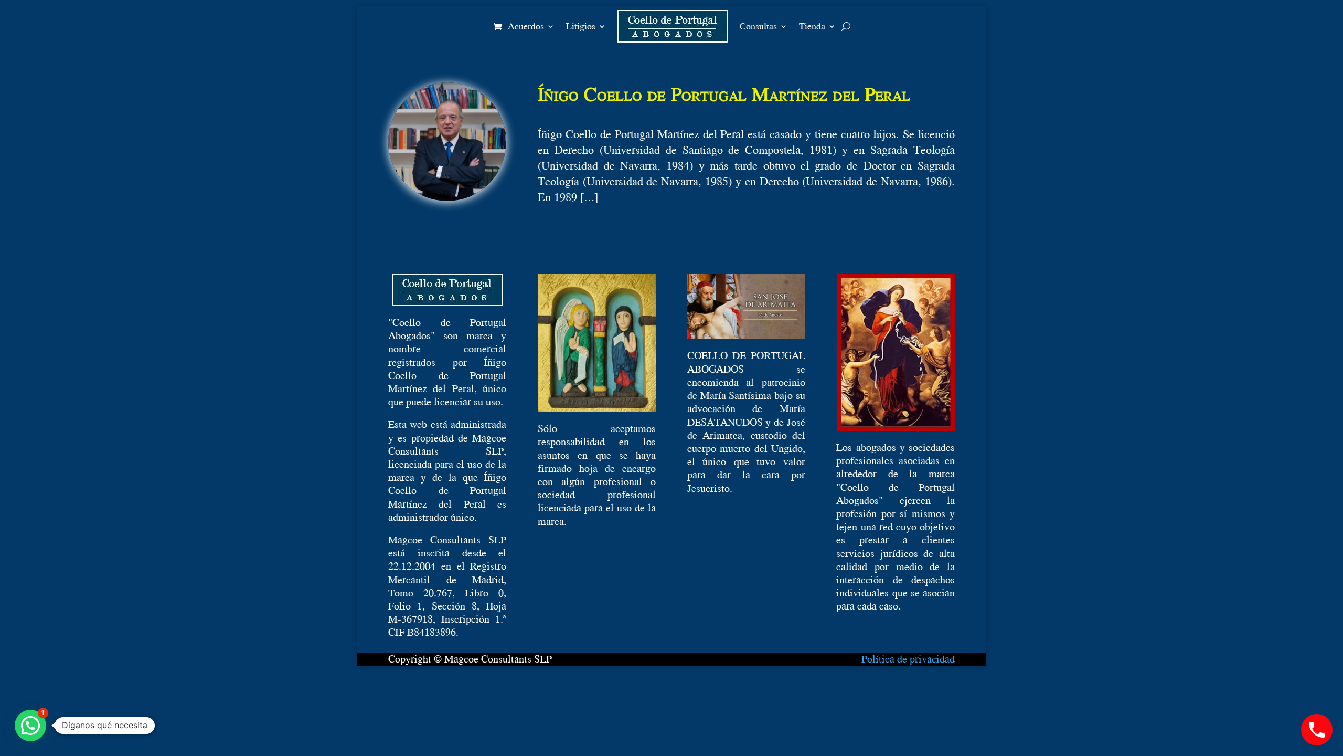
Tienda (812, 26)
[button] (30, 725)
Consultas (758, 26)
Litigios (580, 26)
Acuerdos (526, 26)
